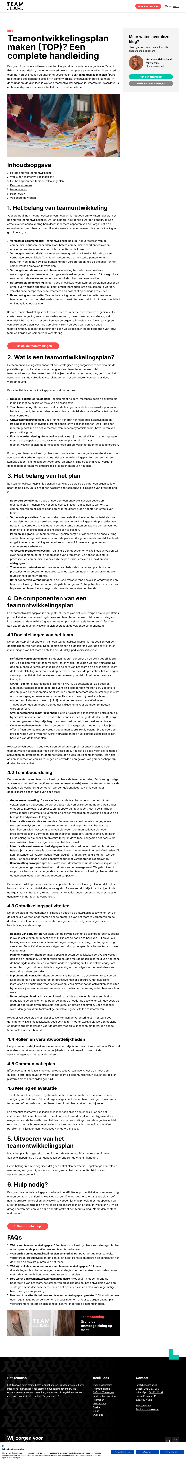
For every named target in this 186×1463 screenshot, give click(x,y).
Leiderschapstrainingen (105, 1396)
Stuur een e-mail (155, 66)
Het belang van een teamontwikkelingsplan (37, 181)
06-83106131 (153, 62)
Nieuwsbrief (99, 1403)
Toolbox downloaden (147, 1409)
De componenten (21, 185)
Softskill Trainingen (103, 1392)
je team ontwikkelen (94, 1204)
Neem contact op (29, 1226)
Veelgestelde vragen (23, 197)
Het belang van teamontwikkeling (31, 172)
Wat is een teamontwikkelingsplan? (32, 176)
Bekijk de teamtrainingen (34, 346)
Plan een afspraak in (151, 76)
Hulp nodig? (17, 193)
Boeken (97, 1407)
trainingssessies (20, 423)
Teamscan (98, 1399)
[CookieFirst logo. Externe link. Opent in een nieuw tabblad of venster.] (3, 1446)
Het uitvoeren (18, 189)
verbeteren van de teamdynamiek (65, 428)
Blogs (96, 1410)
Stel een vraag (144, 1405)
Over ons (98, 1414)
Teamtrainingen (101, 1388)
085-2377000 (151, 1388)
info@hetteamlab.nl (146, 1384)
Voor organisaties (103, 1384)
